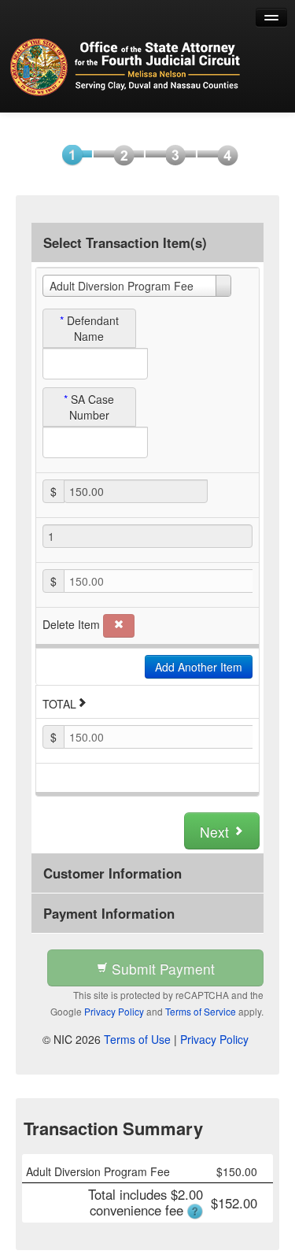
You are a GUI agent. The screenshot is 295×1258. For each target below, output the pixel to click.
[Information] (120, 154)
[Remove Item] (119, 626)
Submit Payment (161, 969)
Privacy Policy (114, 1011)
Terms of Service (200, 1011)
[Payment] (172, 154)
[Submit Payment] (223, 154)
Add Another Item (198, 667)
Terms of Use (137, 1039)
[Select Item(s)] (68, 154)
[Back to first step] (126, 67)
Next (216, 832)
